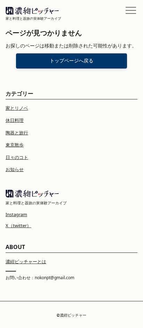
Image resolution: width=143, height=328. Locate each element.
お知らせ (15, 169)
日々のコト (17, 157)
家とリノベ (17, 108)
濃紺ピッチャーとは (26, 261)
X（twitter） (18, 225)
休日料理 (15, 120)
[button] (131, 10)
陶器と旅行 (17, 133)
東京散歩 (15, 145)
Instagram (16, 214)
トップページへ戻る (71, 60)
